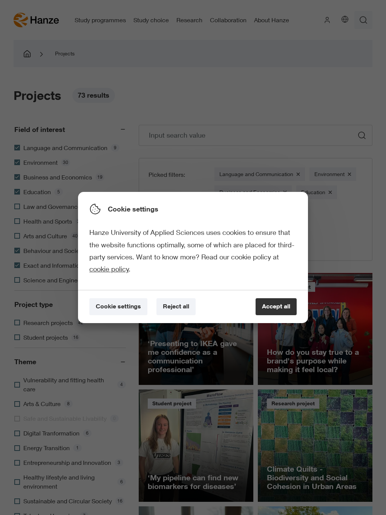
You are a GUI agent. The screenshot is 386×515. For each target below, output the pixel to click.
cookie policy (109, 269)
